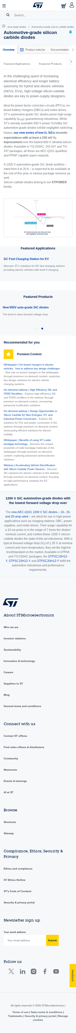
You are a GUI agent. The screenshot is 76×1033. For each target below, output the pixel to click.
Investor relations (15, 638)
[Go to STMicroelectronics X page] (12, 972)
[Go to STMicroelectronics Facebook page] (45, 972)
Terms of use (20, 1012)
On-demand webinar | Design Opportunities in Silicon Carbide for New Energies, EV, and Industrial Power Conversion (30, 415)
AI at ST (8, 792)
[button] (4, 5)
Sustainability (12, 649)
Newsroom (10, 769)
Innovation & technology (19, 661)
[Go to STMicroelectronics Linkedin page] (22, 972)
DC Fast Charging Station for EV (26, 259)
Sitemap (9, 833)
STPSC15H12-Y (20, 560)
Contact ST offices (15, 735)
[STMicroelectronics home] (38, 5)
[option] (19, 63)
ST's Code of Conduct (17, 891)
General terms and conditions (22, 706)
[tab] (8, 49)
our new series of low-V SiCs (34, 133)
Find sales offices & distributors (24, 747)
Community (11, 758)
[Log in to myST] (72, 5)
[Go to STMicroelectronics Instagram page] (33, 972)
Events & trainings (15, 781)
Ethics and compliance (18, 868)
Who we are (11, 627)
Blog (7, 694)
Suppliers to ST (13, 683)
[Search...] (8, 15)
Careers (8, 672)
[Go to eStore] (64, 6)
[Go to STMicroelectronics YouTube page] (56, 972)
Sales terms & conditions (46, 1012)
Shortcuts (10, 822)
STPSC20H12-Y (48, 560)
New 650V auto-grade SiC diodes (26, 307)
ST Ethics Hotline (14, 879)
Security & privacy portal (19, 902)
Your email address (15, 932)
